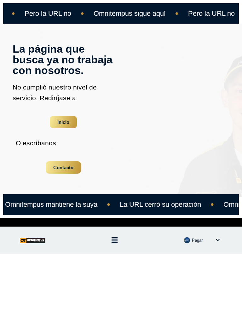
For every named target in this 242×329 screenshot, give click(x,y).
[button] (114, 240)
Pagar (197, 240)
